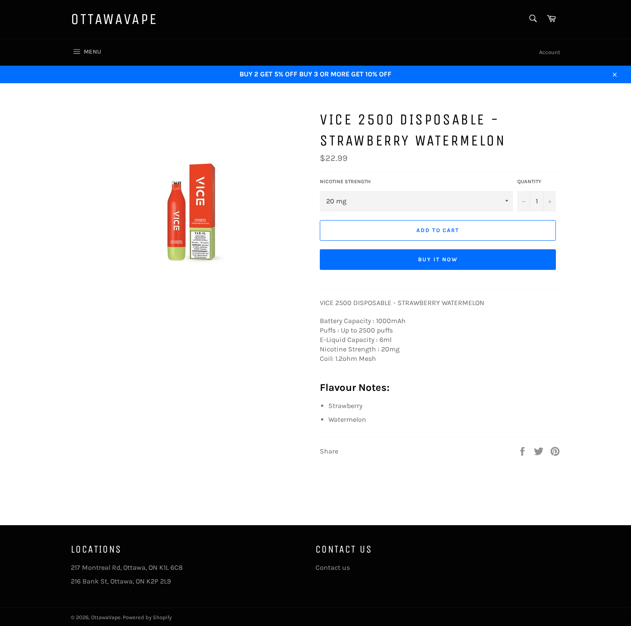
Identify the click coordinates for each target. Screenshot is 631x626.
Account (549, 52)
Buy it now (438, 259)
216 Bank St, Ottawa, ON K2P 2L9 (121, 581)
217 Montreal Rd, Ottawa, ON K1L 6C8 (127, 567)
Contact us (333, 567)
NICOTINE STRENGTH (345, 181)
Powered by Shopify (147, 617)
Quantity (529, 181)
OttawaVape (114, 19)
